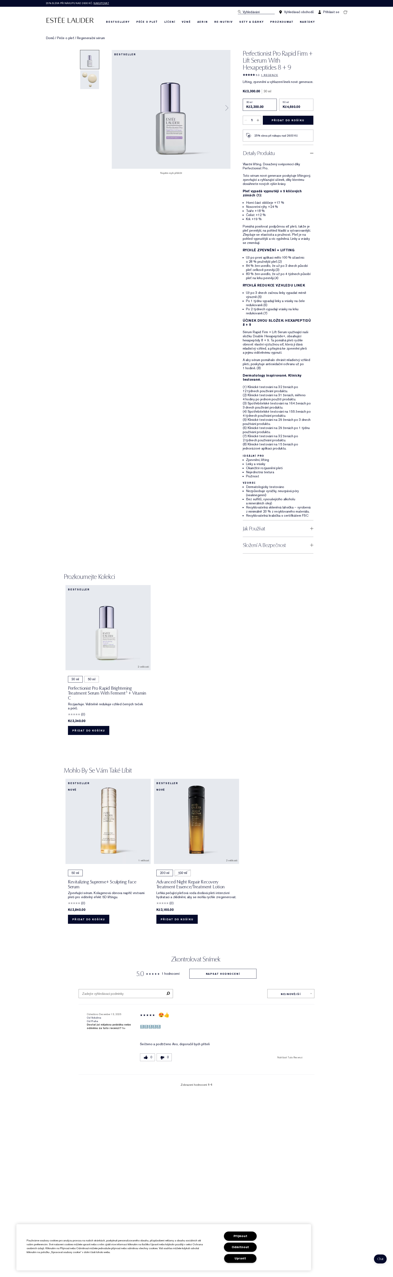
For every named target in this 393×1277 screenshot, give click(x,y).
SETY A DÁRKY (251, 22)
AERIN (202, 22)
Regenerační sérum (91, 38)
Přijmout (240, 1236)
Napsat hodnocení (223, 974)
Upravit (240, 1258)
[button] (380, 1259)
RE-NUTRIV (223, 22)
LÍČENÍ (169, 22)
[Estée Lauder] (70, 20)
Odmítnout (240, 1247)
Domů (50, 38)
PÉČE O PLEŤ (147, 22)
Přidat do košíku (288, 120)
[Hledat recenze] (168, 993)
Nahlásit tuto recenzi (290, 1057)
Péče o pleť (65, 38)
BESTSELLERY (118, 22)
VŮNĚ (186, 22)
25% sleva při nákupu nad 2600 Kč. (77, 3)
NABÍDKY (307, 22)
